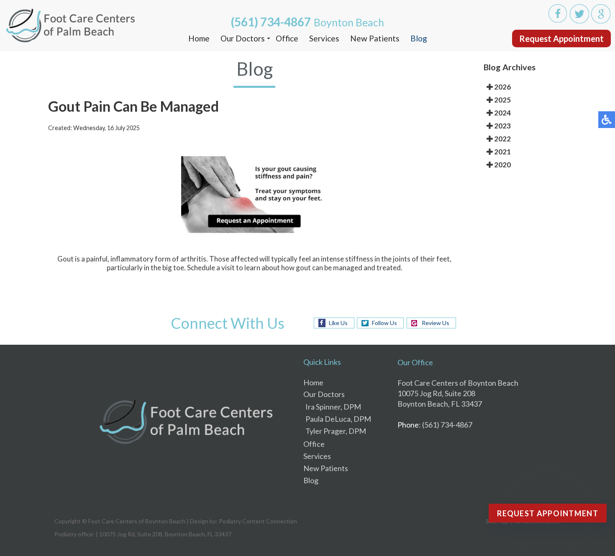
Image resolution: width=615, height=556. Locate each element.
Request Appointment (561, 38)
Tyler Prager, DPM (335, 431)
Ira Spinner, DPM (333, 406)
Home (199, 38)
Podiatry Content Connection (258, 521)
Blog (418, 38)
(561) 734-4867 (271, 22)
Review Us (435, 322)
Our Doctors (242, 38)
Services (324, 38)
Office (287, 38)
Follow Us (384, 322)
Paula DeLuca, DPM (338, 418)
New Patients (375, 38)
